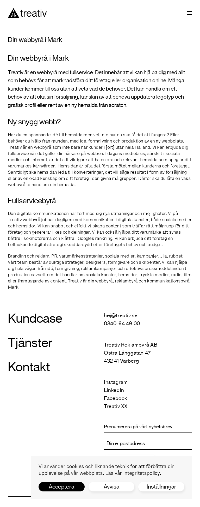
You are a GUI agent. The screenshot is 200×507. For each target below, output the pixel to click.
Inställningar (161, 486)
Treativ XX (116, 406)
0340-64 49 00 (122, 323)
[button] (189, 13)
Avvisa (111, 486)
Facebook (115, 398)
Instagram (116, 382)
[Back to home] (27, 13)
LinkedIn (114, 390)
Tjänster (30, 343)
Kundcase (35, 318)
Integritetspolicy (141, 473)
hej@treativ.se (121, 315)
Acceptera (61, 486)
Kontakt (29, 367)
